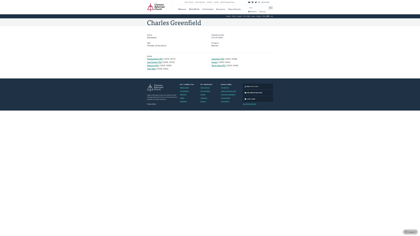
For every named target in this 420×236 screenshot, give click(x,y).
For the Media (225, 98)
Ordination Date (217, 35)
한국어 (234, 16)
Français (258, 16)
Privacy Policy (151, 104)
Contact (209, 2)
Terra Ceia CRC (218, 66)
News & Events (234, 9)
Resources (220, 9)
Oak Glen (151, 69)
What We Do (194, 9)
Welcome (182, 9)
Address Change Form (228, 91)
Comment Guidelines (228, 94)
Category (215, 43)
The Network (184, 91)
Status (149, 35)
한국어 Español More (227, 2)
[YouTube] (249, 2)
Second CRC (153, 66)
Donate (216, 2)
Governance (225, 101)
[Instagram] (259, 2)
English (228, 16)
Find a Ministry (200, 2)
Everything (253, 11)
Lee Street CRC (154, 62)
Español (239, 16)
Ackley (214, 62)
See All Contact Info (249, 104)
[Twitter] (256, 2)
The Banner (225, 88)
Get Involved (207, 9)
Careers (203, 101)
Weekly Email (184, 88)
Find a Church (189, 2)
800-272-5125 (252, 86)
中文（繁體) (265, 16)
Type (149, 43)
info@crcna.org (254, 93)
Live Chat (251, 99)
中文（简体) (246, 16)
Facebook (183, 94)
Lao (272, 16)
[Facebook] (253, 2)
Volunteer (203, 98)
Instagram (183, 101)
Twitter (182, 98)
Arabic (253, 16)
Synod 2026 (265, 2)
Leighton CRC (218, 59)
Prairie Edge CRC (155, 59)
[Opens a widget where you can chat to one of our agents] (410, 232)
